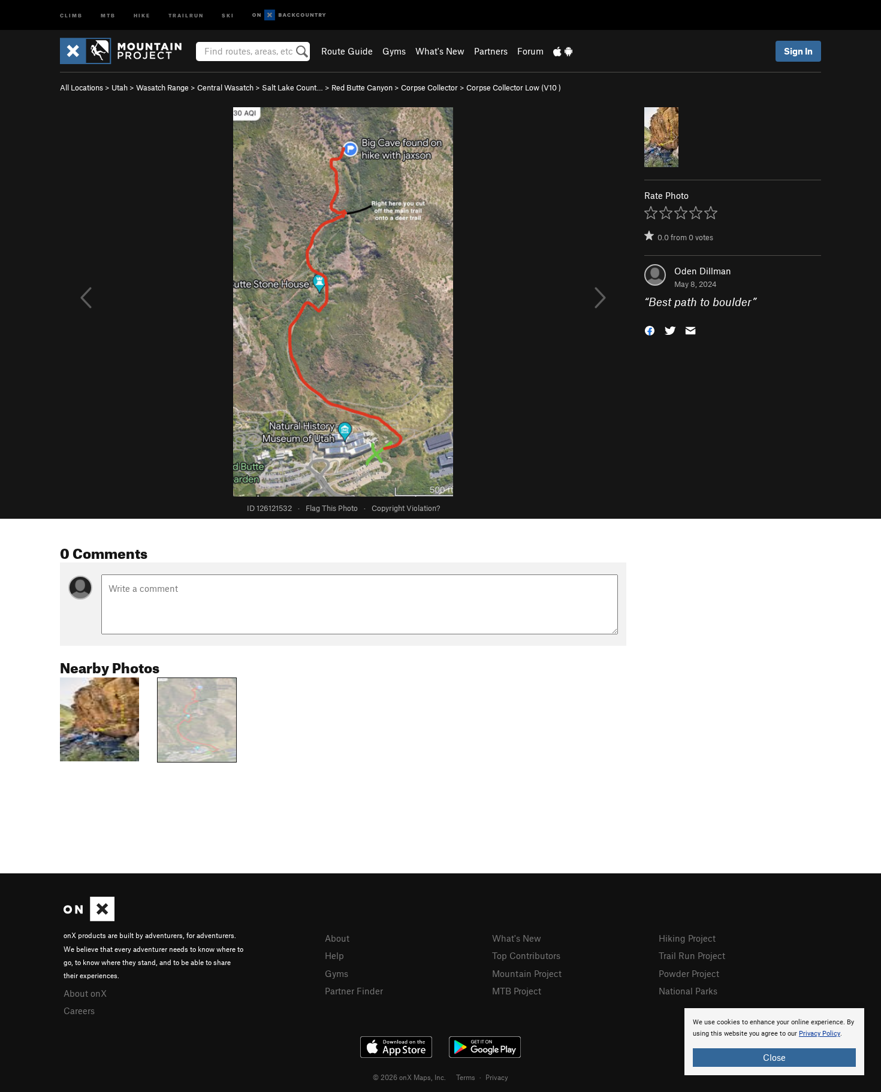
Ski (228, 15)
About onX (85, 993)
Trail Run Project (692, 955)
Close (774, 1057)
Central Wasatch (225, 87)
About (337, 938)
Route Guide (347, 51)
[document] (774, 1042)
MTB (108, 15)
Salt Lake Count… (292, 87)
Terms (465, 1077)
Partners (491, 51)
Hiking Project (687, 938)
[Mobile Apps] (562, 51)
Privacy (496, 1077)
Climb (71, 15)
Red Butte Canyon (362, 87)
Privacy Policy (819, 1033)
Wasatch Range (162, 87)
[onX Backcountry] (289, 15)
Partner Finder (354, 990)
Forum (530, 51)
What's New (439, 51)
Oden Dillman (702, 270)
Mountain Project (527, 973)
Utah (119, 87)
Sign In (798, 51)
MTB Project (516, 990)
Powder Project (689, 973)
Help (334, 955)
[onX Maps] (89, 917)
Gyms (394, 51)
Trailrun (186, 15)
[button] (649, 330)
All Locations (81, 87)
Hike (142, 15)
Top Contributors (526, 955)
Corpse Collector (429, 87)
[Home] (127, 51)
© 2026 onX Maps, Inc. (409, 1077)
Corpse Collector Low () (513, 87)
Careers (79, 1010)
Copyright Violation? (406, 508)
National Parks (688, 990)
